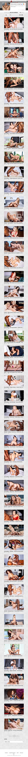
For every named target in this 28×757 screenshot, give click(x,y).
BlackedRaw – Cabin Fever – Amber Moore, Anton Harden (15, 417)
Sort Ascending (10, 15)
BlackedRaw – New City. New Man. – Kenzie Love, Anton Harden (16, 327)
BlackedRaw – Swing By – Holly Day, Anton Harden (13, 551)
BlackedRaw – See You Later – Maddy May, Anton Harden (14, 566)
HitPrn (14, 755)
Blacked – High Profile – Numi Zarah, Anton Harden (13, 506)
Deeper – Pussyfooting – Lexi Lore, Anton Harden (13, 88)
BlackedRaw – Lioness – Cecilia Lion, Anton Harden (13, 700)
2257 (18, 752)
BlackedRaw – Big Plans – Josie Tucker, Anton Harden (14, 357)
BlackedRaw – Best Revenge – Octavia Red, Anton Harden (15, 402)
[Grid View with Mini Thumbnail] (19, 15)
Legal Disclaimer (12, 752)
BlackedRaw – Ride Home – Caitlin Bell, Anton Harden (14, 596)
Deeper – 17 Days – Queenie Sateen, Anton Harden (13, 148)
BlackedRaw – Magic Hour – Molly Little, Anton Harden (14, 491)
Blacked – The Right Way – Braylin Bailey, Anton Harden (14, 536)
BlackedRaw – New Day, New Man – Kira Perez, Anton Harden (15, 581)
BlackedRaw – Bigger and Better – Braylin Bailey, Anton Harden (16, 670)
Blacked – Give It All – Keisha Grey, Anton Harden (13, 640)
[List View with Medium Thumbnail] (22, 15)
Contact (6, 752)
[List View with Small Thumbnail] (21, 15)
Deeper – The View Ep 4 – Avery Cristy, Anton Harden (14, 223)
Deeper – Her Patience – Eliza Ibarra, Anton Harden (13, 118)
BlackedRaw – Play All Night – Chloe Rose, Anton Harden (14, 625)
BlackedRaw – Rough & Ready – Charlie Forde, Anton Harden (15, 387)
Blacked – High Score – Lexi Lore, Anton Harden (13, 730)
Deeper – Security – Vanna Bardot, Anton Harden (13, 655)
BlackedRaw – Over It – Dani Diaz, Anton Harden (13, 461)
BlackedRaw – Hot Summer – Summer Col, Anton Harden (14, 521)
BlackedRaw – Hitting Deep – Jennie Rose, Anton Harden (14, 476)
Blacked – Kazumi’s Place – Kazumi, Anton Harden (13, 685)
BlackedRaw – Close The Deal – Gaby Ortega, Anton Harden (15, 446)
